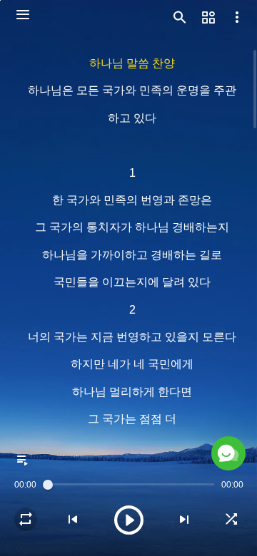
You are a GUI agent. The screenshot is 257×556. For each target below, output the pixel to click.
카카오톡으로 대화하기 (122, 519)
